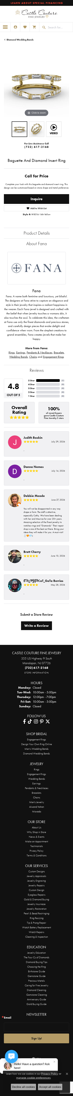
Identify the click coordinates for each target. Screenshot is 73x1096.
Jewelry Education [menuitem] (36, 952)
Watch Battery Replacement (36, 927)
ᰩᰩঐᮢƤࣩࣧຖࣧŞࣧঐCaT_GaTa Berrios (43, 581)
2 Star (31, 392)
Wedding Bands (18, 357)
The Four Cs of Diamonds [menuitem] (36, 957)
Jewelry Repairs (36, 885)
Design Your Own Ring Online (36, 744)
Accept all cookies (50, 1086)
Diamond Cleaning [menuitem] (36, 990)
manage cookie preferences (33, 1077)
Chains (33, 357)
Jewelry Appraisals (36, 876)
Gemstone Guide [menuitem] (37, 976)
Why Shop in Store (36, 832)
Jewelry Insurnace (36, 904)
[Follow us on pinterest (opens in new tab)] (41, 721)
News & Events (36, 836)
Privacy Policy (36, 850)
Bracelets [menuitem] (36, 792)
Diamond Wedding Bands (20, 39)
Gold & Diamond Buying (36, 899)
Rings (12, 352)
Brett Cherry (32, 552)
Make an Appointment (36, 841)
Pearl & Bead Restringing (36, 913)
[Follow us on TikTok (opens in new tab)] (30, 721)
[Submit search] (42, 27)
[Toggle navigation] (5, 27)
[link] (36, 3)
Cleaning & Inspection (36, 936)
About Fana (36, 243)
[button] (15, 27)
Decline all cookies (23, 1086)
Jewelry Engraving (36, 880)
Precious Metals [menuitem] (36, 980)
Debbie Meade (34, 496)
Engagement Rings (53, 357)
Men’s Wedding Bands (36, 749)
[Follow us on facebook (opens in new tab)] (24, 721)
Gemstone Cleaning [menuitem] (36, 994)
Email (7, 1017)
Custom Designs (36, 871)
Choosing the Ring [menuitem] (36, 966)
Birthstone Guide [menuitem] (36, 971)
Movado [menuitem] (36, 811)
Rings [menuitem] (36, 769)
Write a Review (36, 625)
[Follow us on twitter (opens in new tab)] (47, 721)
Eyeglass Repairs (36, 894)
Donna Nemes (34, 467)
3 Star (31, 388)
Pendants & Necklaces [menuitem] (36, 788)
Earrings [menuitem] (36, 783)
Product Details (37, 233)
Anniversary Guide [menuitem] (36, 999)
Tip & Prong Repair (36, 922)
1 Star (31, 396)
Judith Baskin (33, 438)
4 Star (31, 384)
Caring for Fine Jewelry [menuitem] (36, 985)
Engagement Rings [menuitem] (36, 774)
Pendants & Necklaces (39, 352)
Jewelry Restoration (37, 908)
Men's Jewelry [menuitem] (36, 802)
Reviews (37, 370)
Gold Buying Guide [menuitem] (36, 1004)
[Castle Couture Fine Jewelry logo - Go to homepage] (36, 14)
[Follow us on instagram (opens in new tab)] (36, 721)
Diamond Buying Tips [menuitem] (36, 962)
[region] (36, 84)
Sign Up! (36, 1038)
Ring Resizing (36, 918)
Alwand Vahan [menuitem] (36, 806)
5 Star (31, 380)
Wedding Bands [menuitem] (36, 778)
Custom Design (36, 890)
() (62, 380)
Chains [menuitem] (36, 797)
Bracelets (59, 352)
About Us (36, 827)
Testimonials (36, 846)
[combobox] (59, 27)
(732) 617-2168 (36, 147)
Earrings (20, 352)
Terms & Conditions (37, 855)
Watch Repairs (36, 932)
